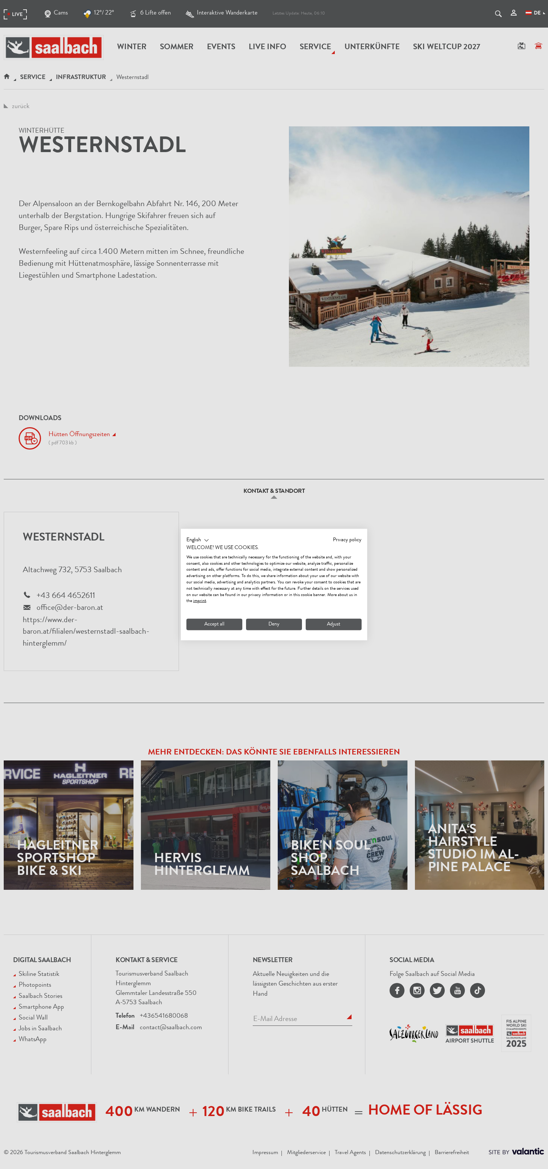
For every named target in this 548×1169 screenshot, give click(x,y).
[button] (197, 540)
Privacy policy (347, 540)
